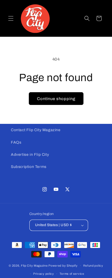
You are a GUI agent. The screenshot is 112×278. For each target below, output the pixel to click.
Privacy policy (43, 273)
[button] (11, 18)
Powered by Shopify (63, 265)
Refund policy (93, 265)
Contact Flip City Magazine (36, 130)
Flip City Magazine (34, 265)
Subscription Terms (28, 167)
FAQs (16, 142)
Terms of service (72, 273)
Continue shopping (56, 99)
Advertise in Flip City (30, 155)
